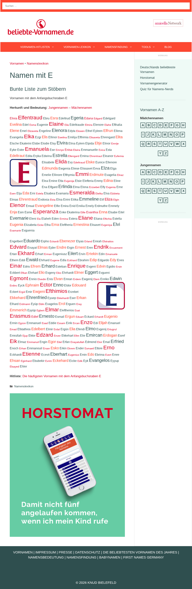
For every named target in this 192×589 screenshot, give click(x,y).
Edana (88, 118)
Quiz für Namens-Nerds (156, 89)
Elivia (13, 118)
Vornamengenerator (153, 83)
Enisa (68, 149)
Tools (146, 46)
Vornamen (17, 63)
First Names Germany (143, 557)
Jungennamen (58, 107)
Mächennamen (81, 107)
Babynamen (109, 557)
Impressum (45, 552)
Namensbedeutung (46, 557)
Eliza (108, 199)
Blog (168, 46)
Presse (65, 552)
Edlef (34, 316)
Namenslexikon (37, 63)
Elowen (80, 130)
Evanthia (92, 212)
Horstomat (147, 78)
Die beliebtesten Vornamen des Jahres (140, 552)
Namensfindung (116, 46)
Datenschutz (87, 552)
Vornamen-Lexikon (77, 46)
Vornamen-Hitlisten (35, 46)
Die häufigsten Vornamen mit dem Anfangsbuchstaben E (61, 376)
